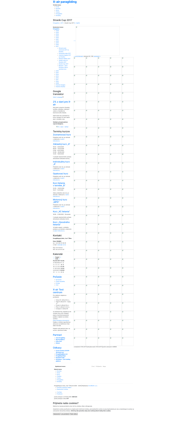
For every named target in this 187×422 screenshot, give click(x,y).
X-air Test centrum (58, 291)
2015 (57, 72)
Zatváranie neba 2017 (65, 53)
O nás (57, 6)
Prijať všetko (73, 414)
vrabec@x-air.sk (61, 244)
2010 (57, 81)
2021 (57, 39)
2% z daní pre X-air (62, 103)
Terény (58, 12)
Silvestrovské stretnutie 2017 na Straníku (64, 49)
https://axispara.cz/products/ (61, 320)
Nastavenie (57, 414)
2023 (57, 36)
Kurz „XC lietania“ (61, 211)
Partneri (57, 334)
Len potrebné (65, 414)
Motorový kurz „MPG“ (60, 200)
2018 (57, 44)
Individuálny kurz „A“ (61, 162)
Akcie (57, 10)
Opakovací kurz (60, 173)
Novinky (58, 8)
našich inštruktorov (59, 231)
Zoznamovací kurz (62, 134)
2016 (57, 71)
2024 (57, 34)
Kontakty (58, 15)
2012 (57, 78)
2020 (57, 41)
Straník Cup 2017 (63, 64)
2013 (57, 76)
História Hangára (60, 85)
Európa (58, 283)
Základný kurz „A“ (61, 144)
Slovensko (59, 279)
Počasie (57, 276)
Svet (57, 285)
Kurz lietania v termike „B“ (59, 184)
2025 (57, 32)
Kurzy (58, 374)
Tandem (59, 376)
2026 (57, 30)
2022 (57, 37)
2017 (62, 23)
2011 (57, 79)
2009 (57, 83)
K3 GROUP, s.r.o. (92, 385)
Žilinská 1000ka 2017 (64, 58)
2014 (57, 74)
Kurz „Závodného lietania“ (61, 223)
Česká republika (60, 281)
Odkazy (57, 347)
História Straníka (60, 86)
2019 (57, 43)
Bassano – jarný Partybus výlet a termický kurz (63, 67)
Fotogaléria (59, 13)
